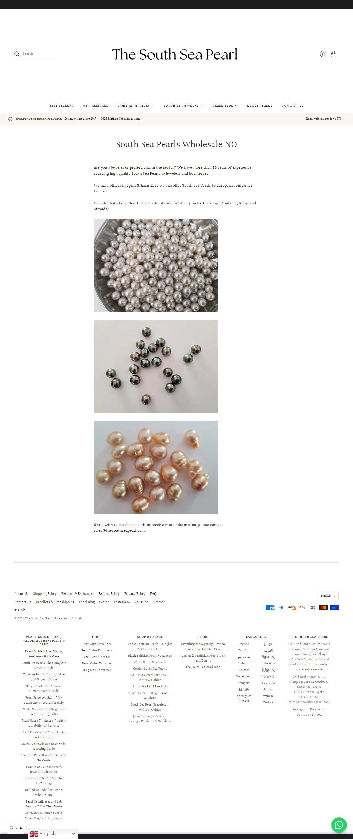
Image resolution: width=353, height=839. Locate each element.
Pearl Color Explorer (96, 663)
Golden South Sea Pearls (150, 668)
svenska (268, 696)
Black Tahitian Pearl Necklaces (150, 655)
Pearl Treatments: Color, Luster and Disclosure (44, 735)
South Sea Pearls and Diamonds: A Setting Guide (43, 746)
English (325, 595)
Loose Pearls (259, 105)
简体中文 (268, 657)
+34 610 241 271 (308, 697)
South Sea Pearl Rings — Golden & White (150, 696)
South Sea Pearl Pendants (150, 686)
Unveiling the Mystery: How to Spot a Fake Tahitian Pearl (203, 647)
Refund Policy (109, 594)
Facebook (317, 709)
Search (104, 602)
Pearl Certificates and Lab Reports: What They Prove (44, 804)
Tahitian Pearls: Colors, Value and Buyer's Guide (44, 677)
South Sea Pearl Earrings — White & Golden (150, 678)
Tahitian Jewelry (133, 105)
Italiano (243, 663)
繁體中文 (268, 670)
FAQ (153, 594)
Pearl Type (223, 105)
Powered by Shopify (69, 618)
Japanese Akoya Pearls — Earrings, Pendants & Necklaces (150, 719)
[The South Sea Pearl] (176, 54)
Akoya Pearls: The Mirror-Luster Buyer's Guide (43, 689)
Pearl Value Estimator (96, 650)
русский (244, 657)
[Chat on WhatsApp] (339, 825)
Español (243, 650)
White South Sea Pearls (150, 662)
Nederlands (244, 676)
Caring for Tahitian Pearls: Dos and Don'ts (203, 658)
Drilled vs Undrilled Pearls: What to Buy (44, 793)
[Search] (17, 54)
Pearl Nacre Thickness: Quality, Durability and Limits (44, 723)
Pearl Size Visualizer (96, 644)
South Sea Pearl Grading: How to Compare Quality (44, 712)
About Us (21, 594)
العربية (268, 650)
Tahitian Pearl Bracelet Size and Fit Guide (43, 758)
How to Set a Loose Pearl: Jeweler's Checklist (44, 769)
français (243, 683)
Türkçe (268, 702)
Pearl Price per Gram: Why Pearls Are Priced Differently (44, 700)
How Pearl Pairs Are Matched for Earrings (44, 781)
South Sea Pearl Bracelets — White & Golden (150, 707)
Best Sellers (61, 105)
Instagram (122, 602)
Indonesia (268, 663)
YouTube (141, 602)
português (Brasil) (244, 699)
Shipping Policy (45, 594)
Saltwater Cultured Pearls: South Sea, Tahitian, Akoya (44, 816)
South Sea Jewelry (181, 105)
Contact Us (293, 105)
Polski (268, 689)
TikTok (19, 610)
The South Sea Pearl (39, 618)
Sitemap (159, 602)
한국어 (268, 644)
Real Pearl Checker (97, 657)
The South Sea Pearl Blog (203, 667)
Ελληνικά (268, 683)
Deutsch (244, 670)
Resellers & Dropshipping (55, 602)
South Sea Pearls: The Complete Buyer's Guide (44, 665)
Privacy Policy (134, 594)
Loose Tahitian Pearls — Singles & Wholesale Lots (150, 647)
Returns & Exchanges (77, 594)
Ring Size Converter (97, 670)
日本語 (244, 689)
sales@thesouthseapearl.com (309, 702)
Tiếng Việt (268, 676)
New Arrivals (95, 105)
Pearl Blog (87, 602)
